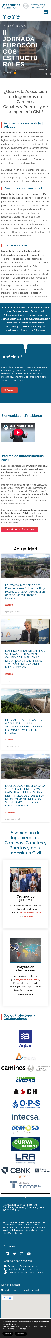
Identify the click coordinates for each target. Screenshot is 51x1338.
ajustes (23, 1329)
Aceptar (8, 1334)
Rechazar (20, 1334)
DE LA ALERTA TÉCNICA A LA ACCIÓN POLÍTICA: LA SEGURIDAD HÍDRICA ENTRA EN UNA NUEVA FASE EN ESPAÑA (23, 726)
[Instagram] (13, 17)
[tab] (46, 61)
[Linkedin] (4, 17)
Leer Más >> (10, 605)
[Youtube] (18, 17)
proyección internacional (27, 980)
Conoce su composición (30, 913)
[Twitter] (9, 17)
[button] (46, 12)
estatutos (28, 916)
